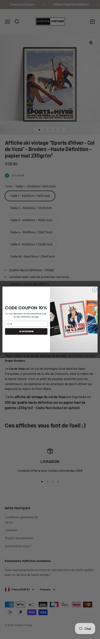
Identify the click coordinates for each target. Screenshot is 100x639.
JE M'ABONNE (26, 331)
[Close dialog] (94, 289)
